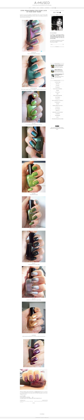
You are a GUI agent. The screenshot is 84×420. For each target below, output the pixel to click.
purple (37, 398)
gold (24, 398)
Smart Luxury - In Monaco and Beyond (59, 70)
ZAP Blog (57, 90)
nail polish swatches (31, 398)
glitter (22, 398)
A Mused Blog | (42, 417)
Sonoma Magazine (57, 97)
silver (39, 398)
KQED (57, 93)
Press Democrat (57, 92)
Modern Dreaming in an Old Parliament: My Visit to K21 (59, 75)
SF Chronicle (57, 85)
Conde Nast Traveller (57, 82)
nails (34, 398)
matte (27, 398)
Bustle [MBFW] (58, 113)
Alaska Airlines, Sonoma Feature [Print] (57, 112)
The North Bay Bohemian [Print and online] (57, 118)
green (26, 398)
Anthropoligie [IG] (57, 115)
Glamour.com (57, 110)
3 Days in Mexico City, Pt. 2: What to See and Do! (59, 65)
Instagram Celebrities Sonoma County (57, 105)
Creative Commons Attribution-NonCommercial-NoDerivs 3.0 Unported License (57, 128)
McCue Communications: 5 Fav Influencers (57, 100)
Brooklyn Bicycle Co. (57, 102)
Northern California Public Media (57, 95)
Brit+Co (57, 117)
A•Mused (42, 3)
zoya (41, 398)
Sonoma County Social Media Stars (57, 88)
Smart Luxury (57, 83)
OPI (35, 398)
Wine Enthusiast (58, 87)
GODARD (57, 103)
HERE (56, 42)
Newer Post (26, 401)
